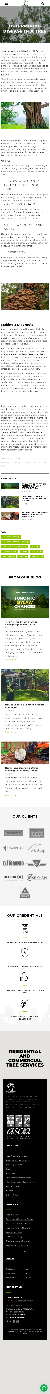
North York (11, 1278)
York (26, 1273)
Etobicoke (10, 1269)
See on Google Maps (15, 1312)
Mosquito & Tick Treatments (18, 1223)
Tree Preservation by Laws (17, 1156)
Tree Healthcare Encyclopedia (18, 1178)
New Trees (6, 462)
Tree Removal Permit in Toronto (19, 1219)
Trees (34, 462)
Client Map (10, 1173)
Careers (9, 1191)
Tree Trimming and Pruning (18, 1228)
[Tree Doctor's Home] (25, 3)
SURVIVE (15, 462)
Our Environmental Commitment (20, 1182)
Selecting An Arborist (15, 1165)
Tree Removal (12, 1215)
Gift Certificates (13, 1186)
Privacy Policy (12, 1195)
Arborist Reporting (14, 1237)
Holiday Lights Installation (17, 1245)
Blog (8, 1169)
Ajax (26, 1269)
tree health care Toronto (14, 547)
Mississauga (11, 1273)
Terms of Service (35, 1331)
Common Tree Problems (16, 1160)
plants (22, 556)
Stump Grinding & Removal (18, 1241)
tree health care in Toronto (16, 542)
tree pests (42, 462)
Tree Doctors (25, 462)
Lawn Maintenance (14, 1232)
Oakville (28, 1278)
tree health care (11, 537)
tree (3, 465)
